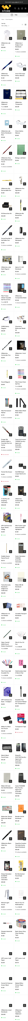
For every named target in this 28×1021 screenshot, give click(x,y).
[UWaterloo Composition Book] (21, 287)
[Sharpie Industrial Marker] (7, 923)
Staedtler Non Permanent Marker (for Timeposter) (21, 701)
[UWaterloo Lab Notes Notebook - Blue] (7, 123)
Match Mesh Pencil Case (5, 756)
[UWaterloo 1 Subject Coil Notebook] (21, 35)
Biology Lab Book (20, 158)
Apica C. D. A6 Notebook (19, 268)
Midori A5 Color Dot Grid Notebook (7, 787)
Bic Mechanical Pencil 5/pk (19, 875)
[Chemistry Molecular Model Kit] (21, 318)
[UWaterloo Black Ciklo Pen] (7, 835)
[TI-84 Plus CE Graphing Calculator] (7, 490)
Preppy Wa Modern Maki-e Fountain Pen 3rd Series (6, 442)
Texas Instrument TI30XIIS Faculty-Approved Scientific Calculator (20, 443)
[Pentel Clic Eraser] (7, 463)
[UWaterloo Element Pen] (7, 65)
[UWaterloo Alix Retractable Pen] (7, 180)
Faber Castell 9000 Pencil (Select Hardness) (6, 644)
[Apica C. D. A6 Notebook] (21, 259)
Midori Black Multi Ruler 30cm (20, 411)
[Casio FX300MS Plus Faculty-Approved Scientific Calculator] (21, 777)
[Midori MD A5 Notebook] (21, 576)
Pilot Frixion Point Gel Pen (20, 383)
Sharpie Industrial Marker (6, 932)
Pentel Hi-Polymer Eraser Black (7, 984)
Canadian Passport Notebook (21, 614)
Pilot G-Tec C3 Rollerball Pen (19, 903)
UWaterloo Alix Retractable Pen (6, 189)
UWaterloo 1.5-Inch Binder (5, 614)
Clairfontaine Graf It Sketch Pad (20, 672)
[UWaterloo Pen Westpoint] (21, 230)
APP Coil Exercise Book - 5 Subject (6, 700)
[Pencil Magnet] (7, 374)
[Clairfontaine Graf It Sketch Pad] (21, 663)
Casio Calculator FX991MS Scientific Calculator (20, 559)
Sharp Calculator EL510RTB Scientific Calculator (6, 876)
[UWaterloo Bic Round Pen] (21, 205)
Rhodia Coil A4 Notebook (19, 817)
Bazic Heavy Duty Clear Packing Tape (20, 933)
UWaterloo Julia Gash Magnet (6, 268)
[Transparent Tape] (21, 718)
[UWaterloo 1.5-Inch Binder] (7, 605)
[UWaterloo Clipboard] (7, 94)
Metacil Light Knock (5, 903)
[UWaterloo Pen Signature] (21, 180)
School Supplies (9, 19)
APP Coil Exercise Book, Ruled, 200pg (6, 527)
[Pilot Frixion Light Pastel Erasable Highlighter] (21, 517)
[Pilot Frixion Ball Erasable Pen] (7, 663)
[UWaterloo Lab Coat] (7, 35)
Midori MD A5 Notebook (19, 586)
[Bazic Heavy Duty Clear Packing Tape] (21, 923)
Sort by (3, 23)
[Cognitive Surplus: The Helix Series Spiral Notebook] (21, 835)
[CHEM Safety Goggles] (7, 318)
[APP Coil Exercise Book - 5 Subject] (7, 691)
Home (3, 19)
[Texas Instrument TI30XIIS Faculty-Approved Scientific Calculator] (21, 431)
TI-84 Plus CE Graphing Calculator (5, 500)
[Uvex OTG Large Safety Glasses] (21, 65)
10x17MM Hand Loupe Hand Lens (20, 473)
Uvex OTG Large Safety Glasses (20, 74)
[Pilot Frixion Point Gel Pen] (21, 374)
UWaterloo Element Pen (5, 74)
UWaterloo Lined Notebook (6, 1011)
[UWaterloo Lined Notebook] (7, 1002)
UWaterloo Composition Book (20, 297)
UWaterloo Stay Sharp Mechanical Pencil (6, 159)
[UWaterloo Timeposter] (21, 94)
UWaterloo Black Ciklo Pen (6, 844)
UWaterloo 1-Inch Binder (20, 354)
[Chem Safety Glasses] (21, 123)
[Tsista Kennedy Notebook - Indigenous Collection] (7, 576)
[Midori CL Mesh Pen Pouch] (7, 718)
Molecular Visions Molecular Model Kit (6, 818)
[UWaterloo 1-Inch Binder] (21, 345)
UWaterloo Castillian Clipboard (18, 1012)
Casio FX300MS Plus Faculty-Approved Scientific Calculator (20, 789)
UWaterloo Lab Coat (5, 44)
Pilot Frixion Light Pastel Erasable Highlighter (20, 527)
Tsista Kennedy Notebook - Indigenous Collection (6, 587)
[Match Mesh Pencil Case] (7, 747)
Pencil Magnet (5, 382)
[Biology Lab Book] (21, 149)
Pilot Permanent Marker (6, 411)
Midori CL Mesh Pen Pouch (6, 727)
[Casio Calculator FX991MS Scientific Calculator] (21, 548)
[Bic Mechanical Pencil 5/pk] (21, 865)
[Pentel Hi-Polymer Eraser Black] (7, 975)
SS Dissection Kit (6, 213)
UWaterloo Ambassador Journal (19, 500)
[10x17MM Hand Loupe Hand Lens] (21, 463)
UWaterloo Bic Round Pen (19, 214)
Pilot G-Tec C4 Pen (19, 643)
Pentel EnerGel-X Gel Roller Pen (6, 239)
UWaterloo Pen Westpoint (19, 239)
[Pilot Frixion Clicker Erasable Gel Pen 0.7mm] (7, 287)
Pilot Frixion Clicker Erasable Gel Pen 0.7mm (6, 297)
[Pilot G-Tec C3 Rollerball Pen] (21, 894)
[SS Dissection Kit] (7, 205)
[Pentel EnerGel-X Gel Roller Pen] (7, 230)
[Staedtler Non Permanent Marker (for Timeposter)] (21, 691)
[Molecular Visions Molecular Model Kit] (7, 808)
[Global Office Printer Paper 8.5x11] (21, 975)
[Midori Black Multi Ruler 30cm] (21, 402)
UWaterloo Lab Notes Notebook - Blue (6, 133)
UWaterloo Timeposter (18, 103)
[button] (22, 8)
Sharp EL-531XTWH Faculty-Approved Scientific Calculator (21, 759)
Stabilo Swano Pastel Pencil (5, 557)
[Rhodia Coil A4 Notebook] (21, 808)
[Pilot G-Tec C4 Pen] (21, 634)
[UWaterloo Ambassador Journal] (21, 490)
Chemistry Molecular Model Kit (20, 328)
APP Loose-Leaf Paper (6, 959)
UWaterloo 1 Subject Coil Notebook (19, 45)
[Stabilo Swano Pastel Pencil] (7, 548)
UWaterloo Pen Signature (19, 189)
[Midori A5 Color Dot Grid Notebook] (7, 777)
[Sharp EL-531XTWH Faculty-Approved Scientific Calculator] (21, 747)
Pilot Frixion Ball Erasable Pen (6, 672)
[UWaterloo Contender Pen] (7, 345)
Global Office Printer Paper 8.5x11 (19, 985)
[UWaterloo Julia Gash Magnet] (7, 259)
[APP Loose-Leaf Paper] (7, 950)
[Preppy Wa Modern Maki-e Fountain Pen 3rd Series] (7, 431)
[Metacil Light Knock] (7, 894)
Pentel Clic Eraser (6, 472)
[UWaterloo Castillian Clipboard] (21, 1002)
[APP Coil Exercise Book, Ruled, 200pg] (7, 517)
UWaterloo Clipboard (4, 103)
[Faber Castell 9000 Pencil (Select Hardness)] (7, 634)
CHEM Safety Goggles (5, 327)
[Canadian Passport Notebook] (21, 605)
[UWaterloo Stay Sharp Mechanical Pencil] (7, 149)
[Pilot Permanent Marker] (7, 402)
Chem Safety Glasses (19, 132)
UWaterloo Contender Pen (6, 354)
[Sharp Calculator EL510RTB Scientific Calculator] (7, 865)
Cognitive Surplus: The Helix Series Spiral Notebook (20, 845)
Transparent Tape (20, 726)
